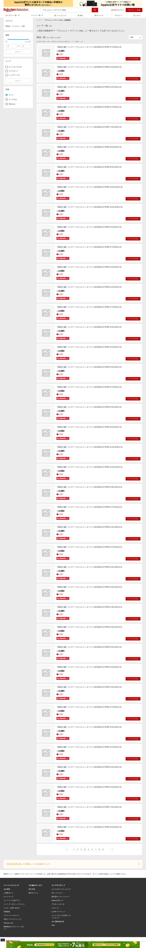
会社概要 (7, 889)
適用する (18, 52)
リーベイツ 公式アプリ (12, 900)
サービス (100, 15)
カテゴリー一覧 (11, 15)
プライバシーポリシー (12, 915)
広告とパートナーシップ (12, 919)
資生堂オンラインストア (60, 897)
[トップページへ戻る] (16, 10)
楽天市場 (32, 889)
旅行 (81, 15)
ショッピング (61, 15)
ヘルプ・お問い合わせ (12, 908)
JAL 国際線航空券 (58, 921)
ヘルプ (138, 15)
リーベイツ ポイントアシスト (14, 904)
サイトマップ (8, 897)
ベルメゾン (56, 908)
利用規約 (7, 912)
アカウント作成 (134, 10)
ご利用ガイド (8, 893)
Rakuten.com (8, 923)
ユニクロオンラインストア (61, 889)
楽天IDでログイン (117, 10)
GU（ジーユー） (58, 893)
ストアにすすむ (133, 59)
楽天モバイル (33, 893)
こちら (111, 874)
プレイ (119, 15)
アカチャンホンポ (58, 904)
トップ (38, 20)
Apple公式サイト (58, 900)
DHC (53, 925)
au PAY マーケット (58, 912)
